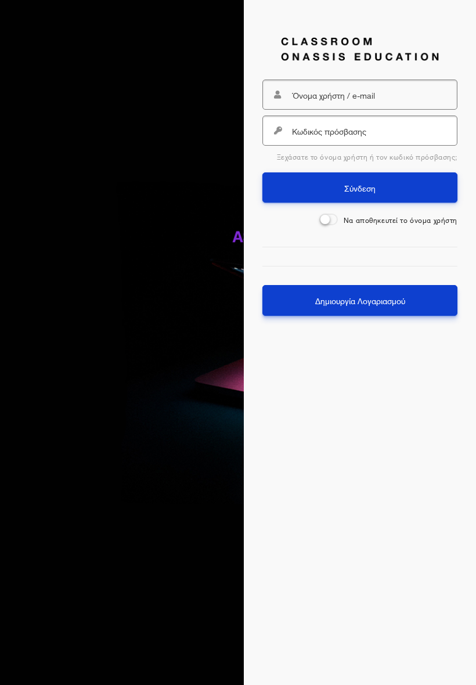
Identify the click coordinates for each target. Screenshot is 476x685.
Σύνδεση (360, 187)
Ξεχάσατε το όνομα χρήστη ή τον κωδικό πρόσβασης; (367, 156)
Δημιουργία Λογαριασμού (360, 300)
